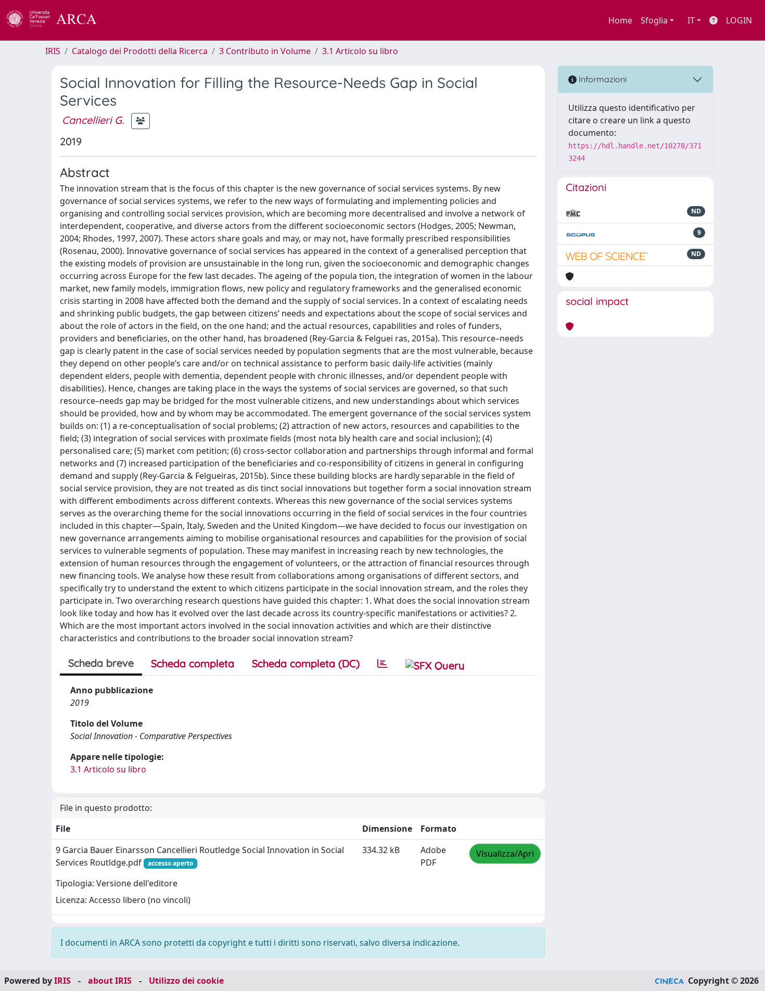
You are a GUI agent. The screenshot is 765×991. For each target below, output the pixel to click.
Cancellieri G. (93, 119)
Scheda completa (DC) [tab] (306, 663)
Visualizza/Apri (505, 853)
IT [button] (691, 20)
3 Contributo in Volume (265, 51)
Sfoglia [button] (654, 20)
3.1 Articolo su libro (360, 51)
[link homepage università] (125, 20)
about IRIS (110, 980)
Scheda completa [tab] (192, 663)
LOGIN (739, 20)
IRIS (52, 51)
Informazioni (602, 79)
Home (620, 20)
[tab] (382, 664)
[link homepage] (57, 20)
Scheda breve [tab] (101, 662)
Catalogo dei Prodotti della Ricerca (140, 51)
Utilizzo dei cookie (186, 980)
